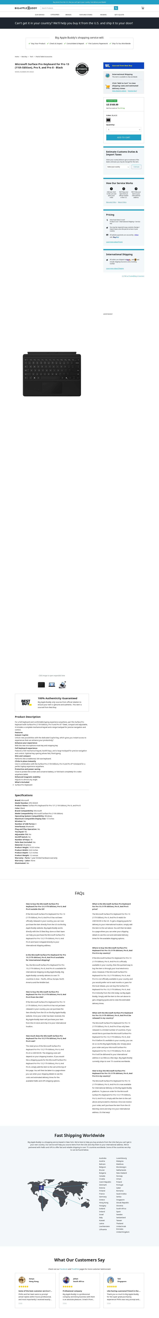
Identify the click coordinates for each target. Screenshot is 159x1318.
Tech (31, 57)
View (20, 1303)
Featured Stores (85, 15)
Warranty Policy (111, 202)
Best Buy (24, 57)
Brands (68, 15)
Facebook (64, 1269)
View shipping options (119, 91)
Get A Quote (119, 15)
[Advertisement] (123, 296)
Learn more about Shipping (115, 268)
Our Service (39, 15)
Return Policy (122, 202)
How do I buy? (132, 91)
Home (17, 57)
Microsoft (21, 64)
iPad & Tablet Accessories (44, 57)
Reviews (103, 15)
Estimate (136, 167)
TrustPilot (75, 1269)
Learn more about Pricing (114, 242)
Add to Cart (123, 137)
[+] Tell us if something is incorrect (133, 276)
